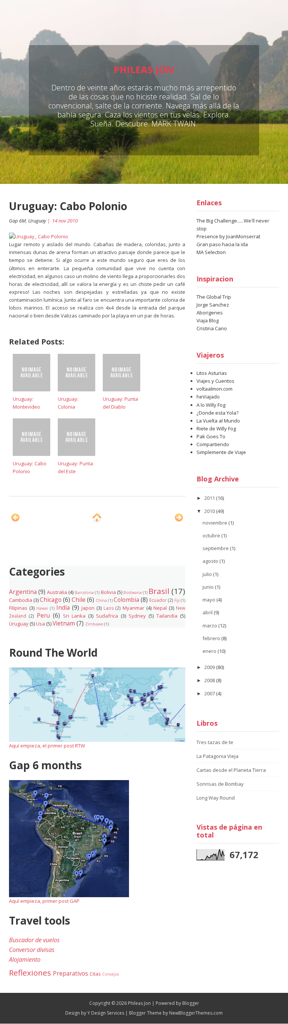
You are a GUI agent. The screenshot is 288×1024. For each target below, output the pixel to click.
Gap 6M (17, 220)
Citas (95, 973)
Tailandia (166, 615)
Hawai (42, 608)
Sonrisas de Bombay (220, 783)
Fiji (177, 600)
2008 (210, 680)
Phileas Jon (144, 69)
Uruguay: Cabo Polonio (68, 206)
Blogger (190, 1003)
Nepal (160, 607)
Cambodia (20, 600)
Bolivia (108, 592)
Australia (57, 592)
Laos (109, 608)
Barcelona (84, 592)
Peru (43, 615)
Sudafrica (107, 615)
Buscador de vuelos (34, 940)
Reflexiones (30, 972)
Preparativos (70, 973)
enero (210, 651)
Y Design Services (105, 1013)
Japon (87, 607)
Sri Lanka (74, 615)
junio (208, 586)
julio (207, 574)
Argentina (23, 592)
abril (208, 612)
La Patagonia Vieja (217, 756)
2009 (210, 667)
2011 (210, 498)
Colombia (126, 599)
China (101, 600)
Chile (79, 599)
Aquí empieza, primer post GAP (44, 901)
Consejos (110, 974)
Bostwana (132, 592)
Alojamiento (24, 959)
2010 (210, 511)
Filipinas (18, 607)
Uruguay (37, 220)
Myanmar (133, 607)
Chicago (51, 599)
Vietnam (63, 623)
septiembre (216, 548)
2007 (210, 693)
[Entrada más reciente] (15, 517)
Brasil (159, 591)
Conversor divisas (31, 950)
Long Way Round (215, 797)
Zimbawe (94, 624)
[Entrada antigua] (178, 517)
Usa (40, 623)
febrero (211, 638)
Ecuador (158, 600)
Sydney (137, 615)
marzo (210, 625)
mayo (209, 599)
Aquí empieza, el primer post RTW (47, 745)
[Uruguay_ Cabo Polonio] (38, 236)
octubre (211, 535)
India (63, 607)
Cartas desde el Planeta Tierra (231, 770)
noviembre (215, 522)
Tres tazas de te (214, 742)
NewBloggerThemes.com (196, 1013)
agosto (210, 561)
